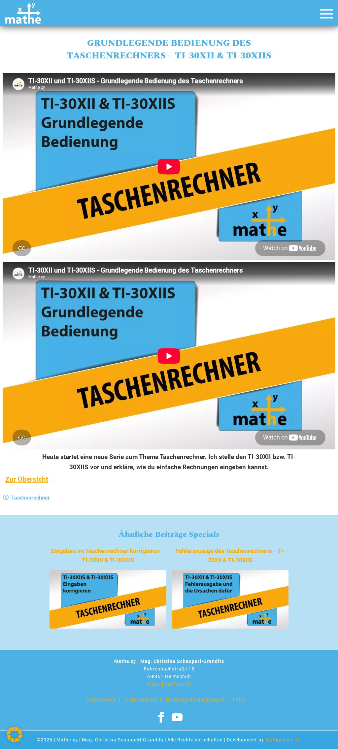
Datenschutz (140, 700)
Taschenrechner (30, 498)
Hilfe (239, 700)
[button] (14, 734)
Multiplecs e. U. (283, 740)
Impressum (101, 700)
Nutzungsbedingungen (195, 700)
